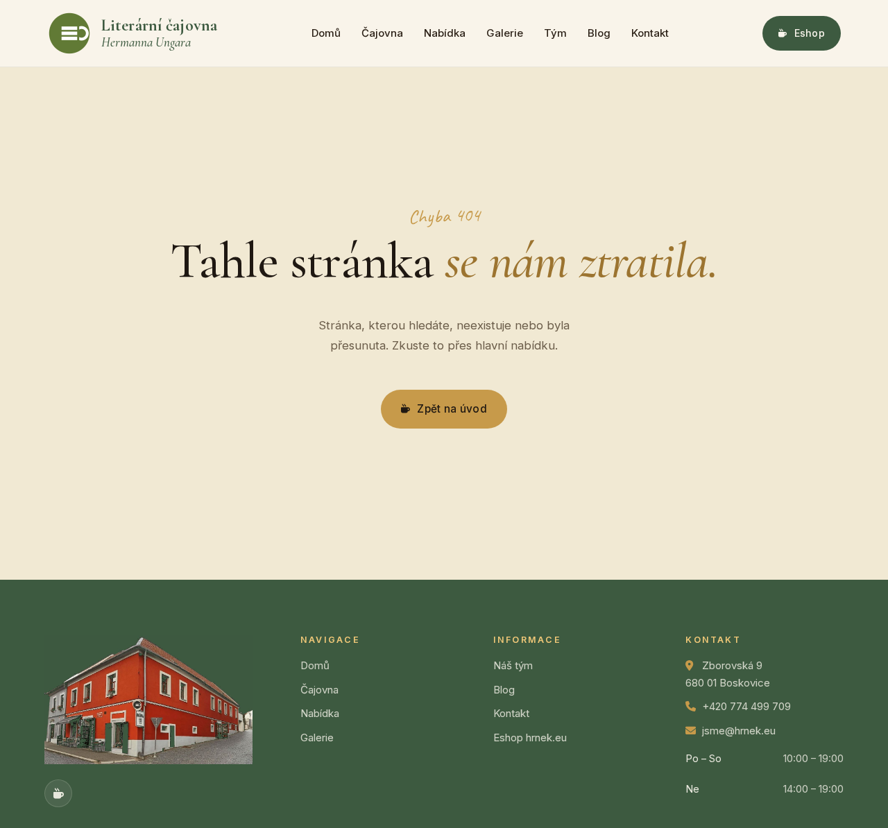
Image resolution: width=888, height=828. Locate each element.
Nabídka (445, 33)
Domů (326, 33)
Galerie (504, 33)
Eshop (809, 33)
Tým (555, 33)
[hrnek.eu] (58, 793)
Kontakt (650, 33)
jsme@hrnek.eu (739, 730)
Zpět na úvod (452, 408)
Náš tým (513, 665)
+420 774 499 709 (746, 706)
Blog (599, 33)
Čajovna (382, 33)
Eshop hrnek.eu (530, 737)
